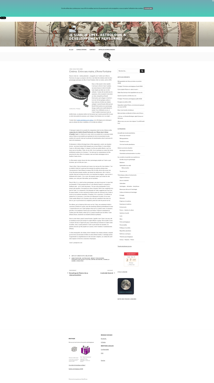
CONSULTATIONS (81, 49)
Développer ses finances (126, 150)
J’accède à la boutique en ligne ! (77, 365)
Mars (121, 219)
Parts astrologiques (125, 222)
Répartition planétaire (125, 230)
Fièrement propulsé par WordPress (78, 379)
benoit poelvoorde (97, 258)
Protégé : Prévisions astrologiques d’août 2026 (130, 86)
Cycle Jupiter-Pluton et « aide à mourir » (128, 89)
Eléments (122, 198)
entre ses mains (97, 259)
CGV (102, 353)
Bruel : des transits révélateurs (126, 110)
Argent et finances (125, 177)
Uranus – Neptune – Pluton (127, 239)
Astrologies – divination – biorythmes (129, 186)
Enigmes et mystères (125, 201)
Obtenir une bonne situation (125, 148)
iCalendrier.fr (131, 254)
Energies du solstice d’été (124, 102)
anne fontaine (76, 258)
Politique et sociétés (125, 228)
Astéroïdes (122, 183)
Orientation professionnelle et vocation (130, 153)
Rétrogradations (124, 138)
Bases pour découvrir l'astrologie (128, 189)
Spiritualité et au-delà (125, 165)
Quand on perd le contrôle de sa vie (127, 95)
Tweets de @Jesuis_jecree (125, 246)
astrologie (86, 258)
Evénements (123, 207)
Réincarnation (125, 168)
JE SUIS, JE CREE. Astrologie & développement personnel (97, 36)
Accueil (71, 49)
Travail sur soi (123, 171)
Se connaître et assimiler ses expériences (129, 157)
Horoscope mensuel (125, 135)
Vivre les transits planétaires (127, 144)
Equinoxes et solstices (125, 204)
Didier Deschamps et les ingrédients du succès (130, 92)
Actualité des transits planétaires (126, 133)
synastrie (80, 261)
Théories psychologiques (126, 236)
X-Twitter (103, 342)
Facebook (104, 338)
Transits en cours (124, 141)
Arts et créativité (78, 255)
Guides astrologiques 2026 (76, 369)
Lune (121, 216)
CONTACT (92, 49)
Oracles (103, 360)
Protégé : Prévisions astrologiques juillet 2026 (130, 98)
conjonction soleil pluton (81, 259)
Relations (89, 255)
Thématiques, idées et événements (127, 175)
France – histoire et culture (127, 210)
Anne (81, 69)
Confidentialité (105, 349)
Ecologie (122, 195)
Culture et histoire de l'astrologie (128, 192)
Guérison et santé (124, 213)
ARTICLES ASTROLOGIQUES (107, 49)
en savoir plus (148, 8)
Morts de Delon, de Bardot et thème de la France (130, 113)
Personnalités (123, 225)
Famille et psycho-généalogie (127, 159)
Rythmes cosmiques (125, 233)
